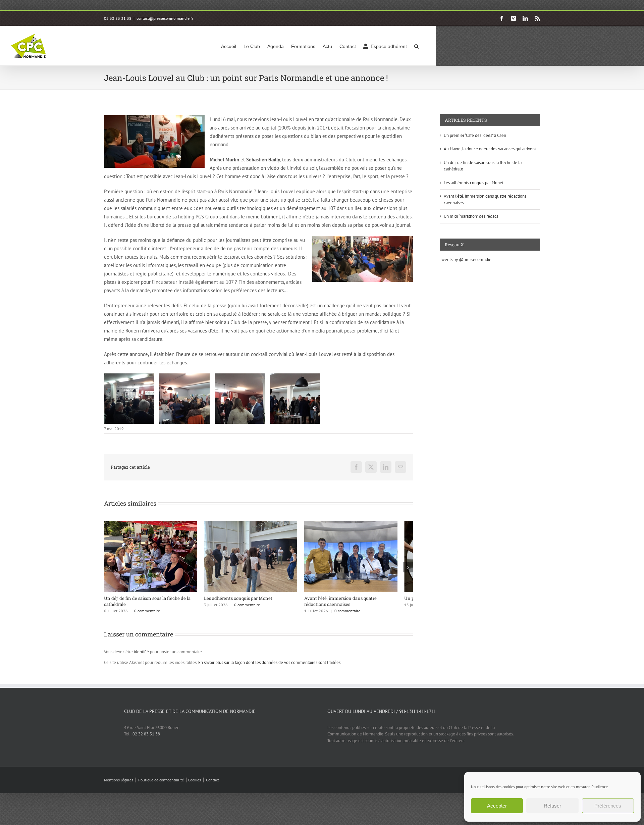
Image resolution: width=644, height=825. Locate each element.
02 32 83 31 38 (146, 738)
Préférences (607, 806)
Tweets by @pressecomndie (465, 259)
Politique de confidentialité (161, 783)
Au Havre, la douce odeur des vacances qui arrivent (490, 149)
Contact (212, 783)
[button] (416, 45)
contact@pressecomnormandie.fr (165, 18)
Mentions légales (118, 783)
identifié (141, 656)
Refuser (552, 806)
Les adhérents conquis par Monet (243, 602)
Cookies (194, 783)
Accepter (497, 806)
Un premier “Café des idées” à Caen (475, 135)
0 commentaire (147, 614)
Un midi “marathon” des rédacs (471, 216)
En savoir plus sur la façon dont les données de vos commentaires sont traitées (269, 666)
